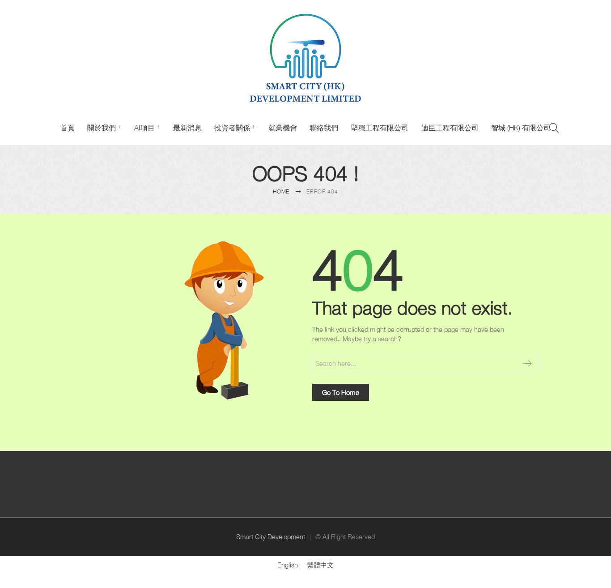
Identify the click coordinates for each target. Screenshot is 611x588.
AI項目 (144, 128)
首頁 (67, 128)
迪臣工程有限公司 (450, 128)
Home (281, 191)
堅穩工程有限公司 (379, 128)
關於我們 (101, 128)
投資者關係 (232, 128)
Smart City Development (270, 537)
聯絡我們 (324, 128)
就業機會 (282, 128)
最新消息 (187, 128)
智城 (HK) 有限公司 (521, 128)
